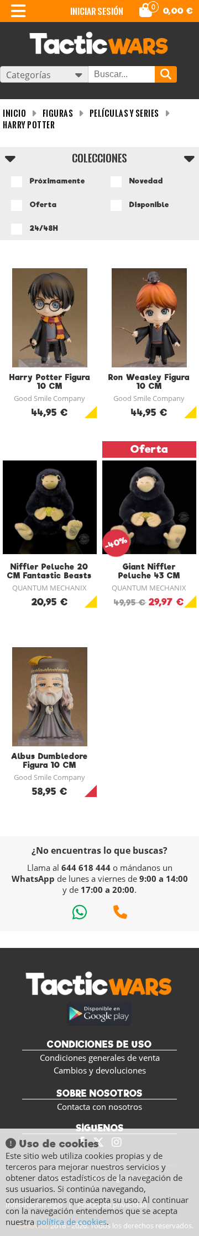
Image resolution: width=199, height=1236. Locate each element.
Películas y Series (124, 113)
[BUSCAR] (166, 74)
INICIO (14, 113)
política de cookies (71, 1221)
